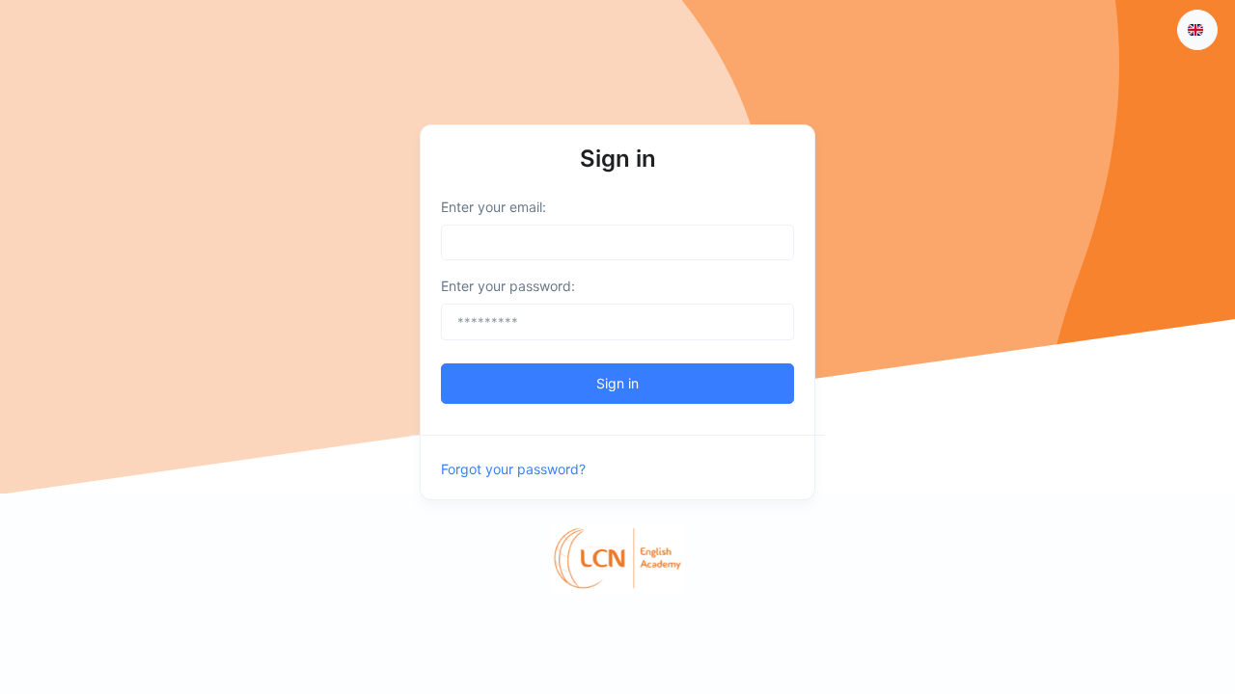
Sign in (617, 383)
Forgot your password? (513, 469)
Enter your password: (508, 286)
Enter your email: (493, 207)
